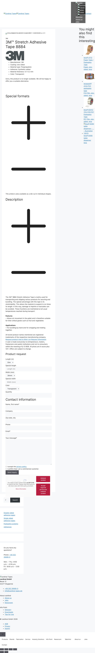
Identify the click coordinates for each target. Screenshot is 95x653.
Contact (4, 645)
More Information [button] (21, 489)
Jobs (77, 22)
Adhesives (8, 527)
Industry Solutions (38, 639)
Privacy (7, 626)
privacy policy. (21, 467)
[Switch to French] (81, 8)
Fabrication (19, 639)
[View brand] (15, 60)
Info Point (49, 639)
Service (27, 639)
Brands (12, 639)
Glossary (8, 610)
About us (79, 19)
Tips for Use (9, 614)
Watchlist (68, 639)
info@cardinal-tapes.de (13, 591)
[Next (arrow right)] (6, 652)
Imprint (7, 628)
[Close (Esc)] (15, 649)
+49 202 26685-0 (11, 589)
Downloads (9, 612)
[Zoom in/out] (2, 649)
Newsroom (9, 603)
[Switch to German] (81, 5)
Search (15, 500)
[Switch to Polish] (81, 12)
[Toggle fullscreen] (6, 649)
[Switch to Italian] (81, 10)
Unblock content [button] (43, 479)
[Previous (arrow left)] (2, 652)
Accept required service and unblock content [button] (43, 489)
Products (5, 639)
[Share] (11, 649)
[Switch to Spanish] (81, 15)
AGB (6, 624)
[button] (29, 143)
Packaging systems (11, 524)
